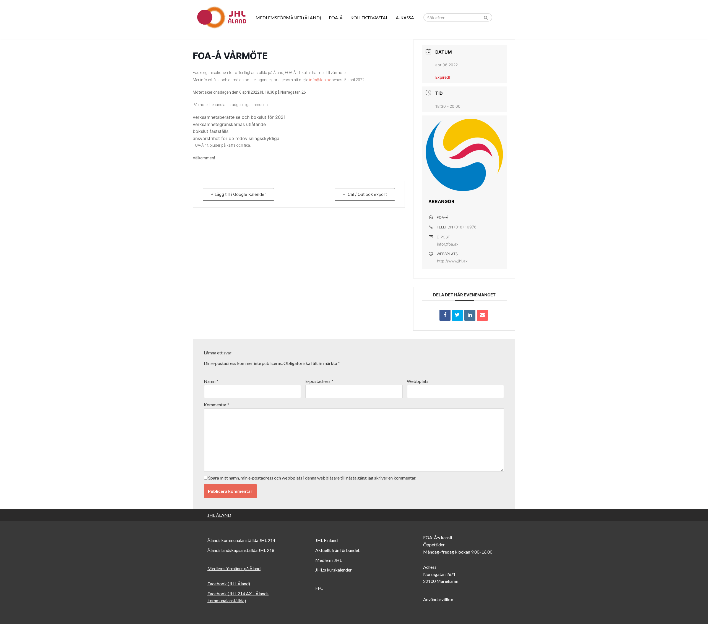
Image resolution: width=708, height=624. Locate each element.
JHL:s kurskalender (333, 569)
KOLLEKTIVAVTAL (369, 17)
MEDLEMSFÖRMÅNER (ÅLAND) (288, 17)
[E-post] (482, 315)
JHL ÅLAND (219, 515)
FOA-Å (336, 17)
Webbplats (417, 381)
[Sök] (486, 17)
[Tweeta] (457, 315)
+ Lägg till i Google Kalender (238, 194)
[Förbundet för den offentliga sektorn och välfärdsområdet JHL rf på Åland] (221, 17)
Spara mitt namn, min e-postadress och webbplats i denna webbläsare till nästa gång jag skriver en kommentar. (312, 477)
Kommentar (216, 404)
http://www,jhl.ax (452, 261)
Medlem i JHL (328, 560)
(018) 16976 (465, 227)
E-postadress (319, 381)
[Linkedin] (469, 315)
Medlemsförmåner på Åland (234, 568)
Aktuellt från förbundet (337, 550)
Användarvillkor (438, 599)
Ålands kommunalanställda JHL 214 (241, 540)
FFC (319, 588)
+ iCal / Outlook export (365, 194)
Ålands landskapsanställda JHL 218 (240, 550)
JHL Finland (326, 540)
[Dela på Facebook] (445, 315)
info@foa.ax (320, 80)
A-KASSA (405, 17)
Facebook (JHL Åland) (228, 583)
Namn (211, 381)
